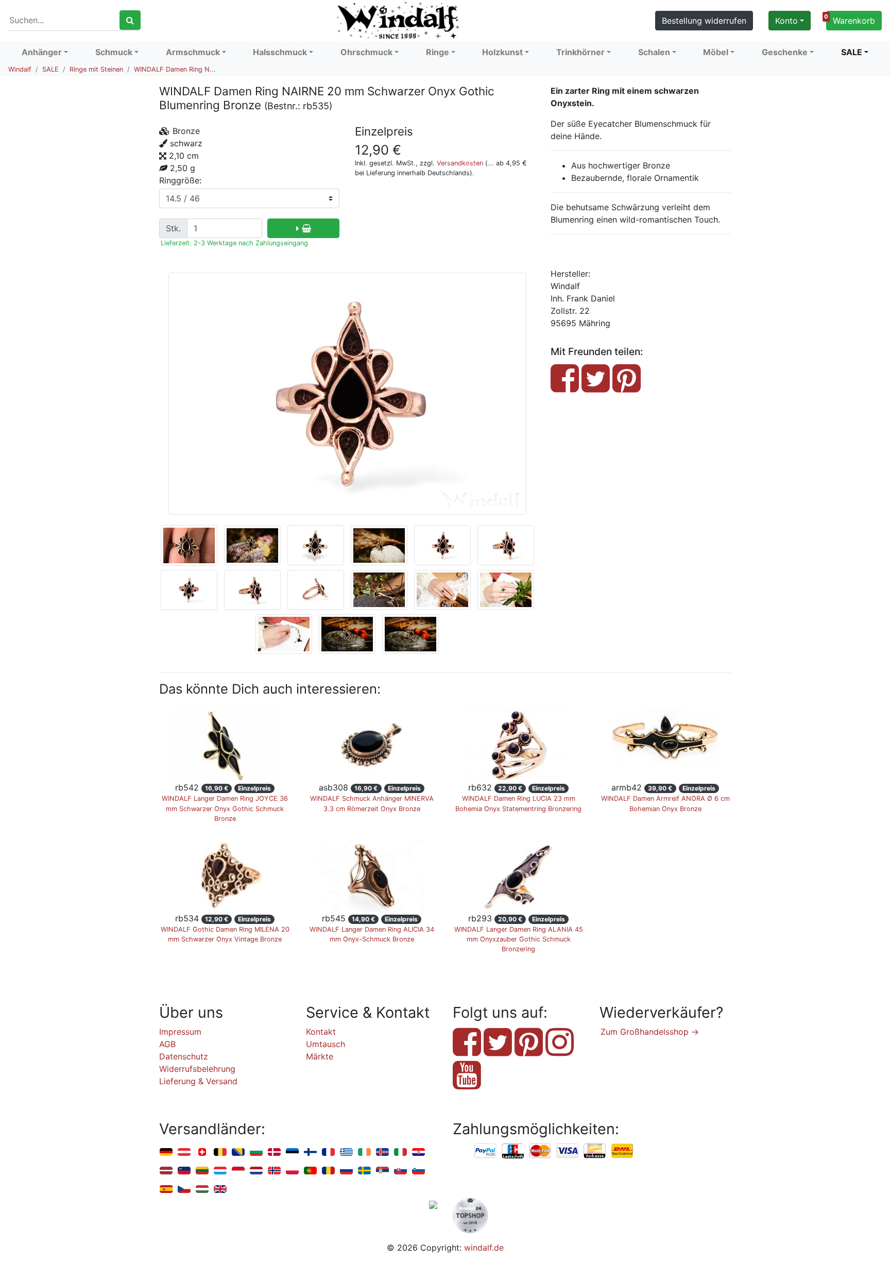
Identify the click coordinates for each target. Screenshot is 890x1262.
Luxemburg (220, 1171)
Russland (346, 1171)
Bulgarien (256, 1152)
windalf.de (484, 1247)
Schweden (364, 1171)
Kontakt (321, 1032)
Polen (292, 1171)
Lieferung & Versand (198, 1081)
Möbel (715, 52)
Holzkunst (502, 52)
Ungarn (202, 1189)
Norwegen (274, 1171)
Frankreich (328, 1152)
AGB (167, 1044)
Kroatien (418, 1152)
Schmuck (113, 52)
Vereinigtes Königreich (220, 1189)
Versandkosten (460, 163)
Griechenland (346, 1152)
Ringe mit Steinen (96, 69)
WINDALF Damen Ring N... (175, 69)
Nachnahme (622, 1151)
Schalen (654, 52)
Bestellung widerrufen (704, 20)
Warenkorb (850, 19)
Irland (364, 1152)
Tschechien (184, 1189)
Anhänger (42, 52)
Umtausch (325, 1044)
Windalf (19, 69)
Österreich (184, 1152)
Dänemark (274, 1152)
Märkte (319, 1056)
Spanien (166, 1189)
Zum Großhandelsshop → (650, 1032)
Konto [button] (786, 20)
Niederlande (256, 1171)
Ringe (437, 52)
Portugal (310, 1171)
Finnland (310, 1152)
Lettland (166, 1171)
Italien (400, 1152)
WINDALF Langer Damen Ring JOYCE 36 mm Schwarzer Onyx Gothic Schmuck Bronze (225, 808)
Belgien (220, 1152)
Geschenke (785, 52)
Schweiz (202, 1152)
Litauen (202, 1171)
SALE (851, 52)
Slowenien (418, 1171)
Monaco (238, 1171)
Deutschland (166, 1152)
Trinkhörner (580, 52)
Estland (292, 1152)
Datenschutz (183, 1056)
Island (382, 1152)
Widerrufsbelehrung (197, 1069)
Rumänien (328, 1171)
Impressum (180, 1032)
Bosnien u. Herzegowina (238, 1152)
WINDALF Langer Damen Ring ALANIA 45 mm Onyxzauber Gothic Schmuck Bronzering (518, 939)
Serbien (382, 1171)
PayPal (485, 1151)
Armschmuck (193, 52)
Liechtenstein (184, 1171)
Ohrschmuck (366, 52)
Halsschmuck (280, 52)
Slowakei (400, 1171)
